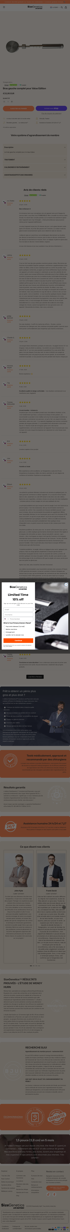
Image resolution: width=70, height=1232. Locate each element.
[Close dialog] (66, 584)
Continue (18, 641)
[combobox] (6, 619)
